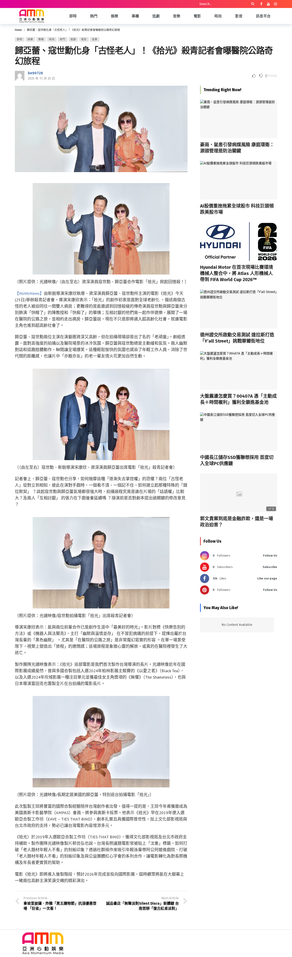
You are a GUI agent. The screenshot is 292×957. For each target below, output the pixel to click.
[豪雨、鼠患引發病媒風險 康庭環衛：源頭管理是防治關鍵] (238, 119)
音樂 (94, 39)
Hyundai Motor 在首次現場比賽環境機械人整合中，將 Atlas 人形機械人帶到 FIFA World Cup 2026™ (236, 273)
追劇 (73, 39)
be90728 (35, 73)
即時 (19, 39)
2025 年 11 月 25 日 (41, 78)
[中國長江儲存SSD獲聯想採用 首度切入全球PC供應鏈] (238, 431)
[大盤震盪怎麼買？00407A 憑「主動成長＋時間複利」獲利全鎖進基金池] (238, 370)
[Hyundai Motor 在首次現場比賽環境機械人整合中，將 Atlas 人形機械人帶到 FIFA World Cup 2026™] (238, 241)
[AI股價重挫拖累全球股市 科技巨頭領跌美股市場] (238, 180)
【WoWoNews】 (29, 293)
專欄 (41, 39)
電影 (84, 39)
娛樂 (30, 39)
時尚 (52, 39)
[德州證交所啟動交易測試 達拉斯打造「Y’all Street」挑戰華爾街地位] (238, 309)
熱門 (62, 39)
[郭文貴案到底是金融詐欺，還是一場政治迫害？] (238, 493)
